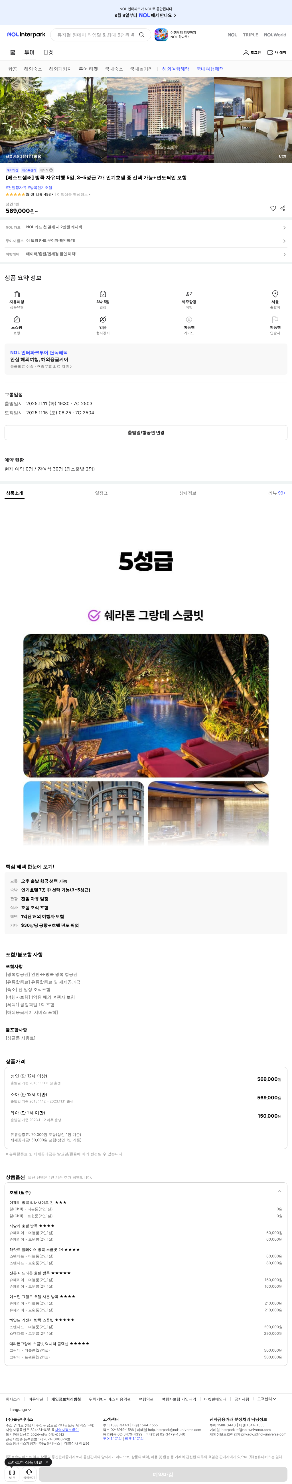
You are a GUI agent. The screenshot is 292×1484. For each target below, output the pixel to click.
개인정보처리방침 (66, 1399)
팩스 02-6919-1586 (118, 1430)
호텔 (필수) (20, 1192)
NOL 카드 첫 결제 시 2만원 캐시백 (54, 227)
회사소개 (13, 1399)
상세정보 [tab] (187, 493)
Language (18, 1409)
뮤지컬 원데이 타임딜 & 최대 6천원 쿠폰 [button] (95, 35)
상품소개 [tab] (14, 493)
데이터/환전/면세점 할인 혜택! (51, 253)
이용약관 (36, 1399)
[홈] (12, 52)
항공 (12, 69)
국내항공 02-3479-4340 (165, 1434)
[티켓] (48, 52)
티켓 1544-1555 (145, 1425)
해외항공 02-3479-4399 (122, 1434)
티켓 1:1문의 (134, 1438)
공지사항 (241, 1399)
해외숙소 (33, 69)
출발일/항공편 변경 (146, 432)
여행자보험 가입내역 (179, 1399)
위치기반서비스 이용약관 (110, 1399)
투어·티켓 (88, 69)
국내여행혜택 (210, 69)
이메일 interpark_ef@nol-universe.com (240, 1430)
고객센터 (264, 1398)
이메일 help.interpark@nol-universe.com (169, 1430)
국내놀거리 (141, 69)
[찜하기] (273, 208)
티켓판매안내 (215, 1399)
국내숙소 (114, 69)
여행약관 (146, 1399)
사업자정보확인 (67, 1430)
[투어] (29, 52)
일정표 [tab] (101, 493)
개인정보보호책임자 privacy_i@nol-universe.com (248, 1434)
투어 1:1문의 (112, 1438)
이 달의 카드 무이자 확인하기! (50, 240)
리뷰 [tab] (277, 493)
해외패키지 (60, 69)
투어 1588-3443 (116, 1425)
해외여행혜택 (176, 69)
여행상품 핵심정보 (72, 194)
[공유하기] (282, 208)
